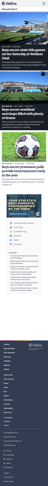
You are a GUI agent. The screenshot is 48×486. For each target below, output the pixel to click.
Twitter (16, 240)
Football (6, 344)
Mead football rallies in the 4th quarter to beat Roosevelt (24, 262)
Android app (10, 455)
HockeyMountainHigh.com (13, 441)
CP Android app (19, 231)
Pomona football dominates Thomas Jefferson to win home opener (23, 289)
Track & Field (8, 375)
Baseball (7, 365)
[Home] (9, 3)
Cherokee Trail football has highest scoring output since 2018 (23, 278)
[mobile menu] (43, 3)
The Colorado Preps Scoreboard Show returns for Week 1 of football (24, 284)
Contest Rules (8, 477)
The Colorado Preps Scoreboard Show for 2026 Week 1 (24, 257)
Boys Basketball (9, 348)
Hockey (6, 396)
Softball (6, 369)
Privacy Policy (8, 481)
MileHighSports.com (11, 433)
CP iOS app (18, 227)
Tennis (6, 387)
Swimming (7, 412)
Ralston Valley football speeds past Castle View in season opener (23, 273)
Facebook (17, 236)
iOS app (8, 451)
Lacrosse (7, 404)
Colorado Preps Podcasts (23, 223)
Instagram (17, 244)
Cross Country (9, 379)
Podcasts (7, 421)
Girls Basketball (9, 353)
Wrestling (7, 357)
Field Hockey (8, 400)
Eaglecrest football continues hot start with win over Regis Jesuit (24, 268)
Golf (5, 391)
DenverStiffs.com (10, 437)
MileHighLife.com (10, 445)
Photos (6, 425)
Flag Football (8, 408)
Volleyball (7, 361)
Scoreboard (8, 418)
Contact (6, 473)
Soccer (6, 383)
